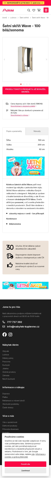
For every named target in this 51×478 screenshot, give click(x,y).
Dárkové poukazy (9, 426)
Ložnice (13, 18)
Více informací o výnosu (19, 115)
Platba (5, 397)
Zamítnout (25, 471)
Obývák (5, 351)
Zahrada (5, 375)
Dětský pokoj (7, 358)
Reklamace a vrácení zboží (13, 401)
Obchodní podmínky (10, 404)
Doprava (6, 394)
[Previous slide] (4, 59)
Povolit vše (25, 464)
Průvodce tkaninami (10, 429)
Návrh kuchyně (8, 379)
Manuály (37, 131)
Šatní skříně (24, 18)
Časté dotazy (7, 407)
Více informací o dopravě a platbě (23, 106)
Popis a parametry (14, 131)
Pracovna (6, 362)
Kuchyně (6, 365)
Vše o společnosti (9, 422)
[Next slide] (46, 59)
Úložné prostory (9, 372)
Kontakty (6, 433)
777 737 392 (14, 322)
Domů (4, 18)
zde (33, 454)
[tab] (20, 84)
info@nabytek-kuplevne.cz (23, 326)
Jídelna (5, 368)
